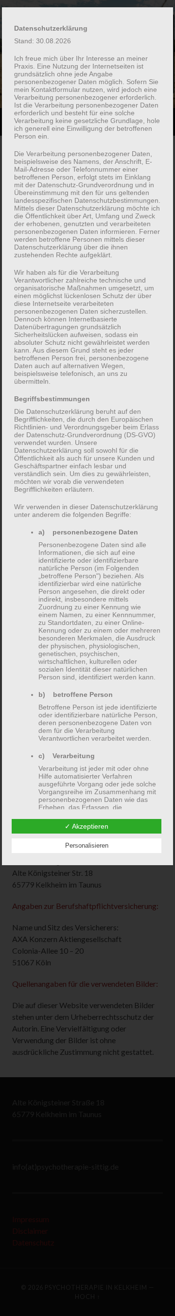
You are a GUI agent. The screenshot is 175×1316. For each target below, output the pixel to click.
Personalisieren (86, 845)
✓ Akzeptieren (86, 826)
